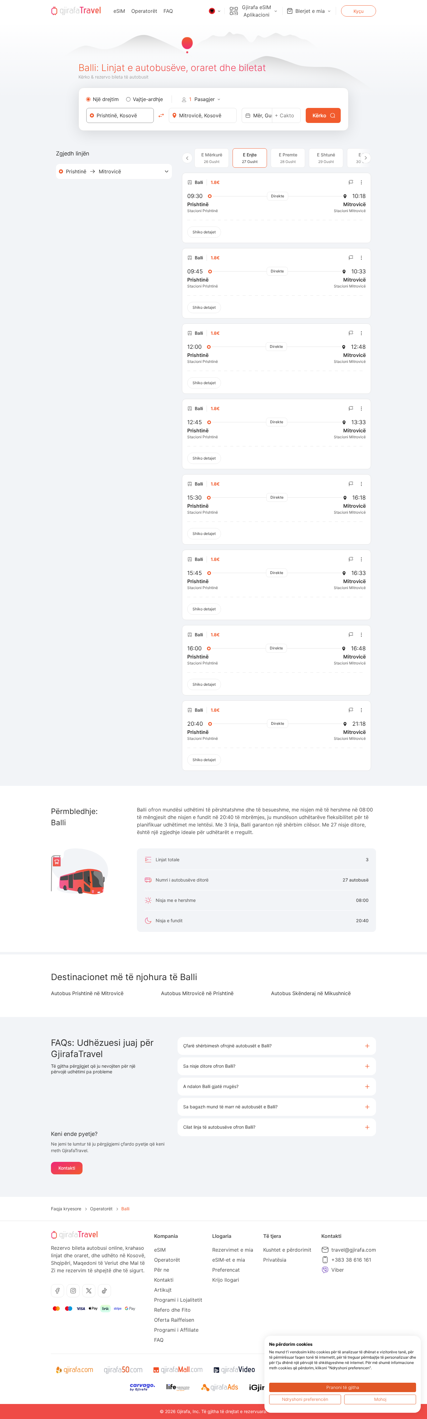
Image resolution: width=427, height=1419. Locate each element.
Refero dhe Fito (172, 1310)
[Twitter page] (89, 1290)
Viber (337, 1270)
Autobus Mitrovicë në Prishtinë (197, 993)
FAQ (168, 11)
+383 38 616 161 (351, 1260)
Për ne (161, 1270)
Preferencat (226, 1270)
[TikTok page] (104, 1290)
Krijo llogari (225, 1280)
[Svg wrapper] (74, 1370)
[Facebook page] (57, 1290)
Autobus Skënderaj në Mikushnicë (311, 993)
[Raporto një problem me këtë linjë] (351, 182)
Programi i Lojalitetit (178, 1300)
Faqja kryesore (66, 1208)
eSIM (119, 11)
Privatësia (274, 1260)
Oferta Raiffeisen (174, 1320)
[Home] (76, 11)
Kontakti (66, 1168)
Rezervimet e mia (232, 1250)
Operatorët (144, 11)
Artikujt (163, 1290)
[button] (277, 1046)
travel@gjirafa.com (353, 1250)
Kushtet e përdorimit (287, 1250)
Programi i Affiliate (176, 1330)
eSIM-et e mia (228, 1260)
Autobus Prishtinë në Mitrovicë (87, 993)
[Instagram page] (73, 1290)
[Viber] (325, 1270)
